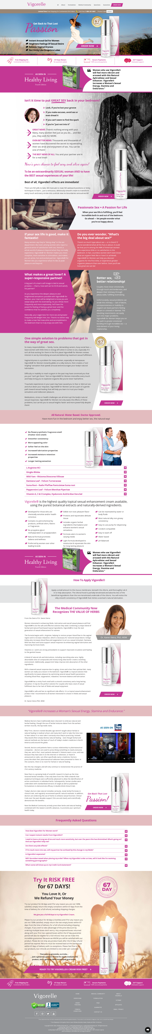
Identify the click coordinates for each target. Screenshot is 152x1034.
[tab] (76, 468)
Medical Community (84, 5)
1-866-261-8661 (90, 11)
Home (77, 994)
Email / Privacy (118, 1009)
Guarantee (106, 5)
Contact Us (98, 1012)
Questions (97, 5)
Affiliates (118, 1005)
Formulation (72, 5)
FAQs (98, 1003)
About (63, 5)
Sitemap (118, 1000)
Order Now (77, 998)
